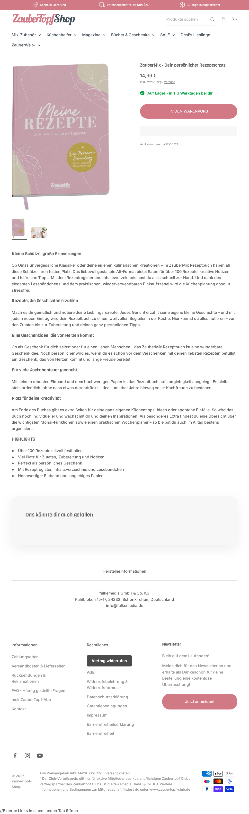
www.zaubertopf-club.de (169, 789)
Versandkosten (117, 773)
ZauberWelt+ (24, 44)
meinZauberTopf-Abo (31, 699)
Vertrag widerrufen (109, 660)
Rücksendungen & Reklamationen (28, 678)
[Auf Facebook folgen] (15, 755)
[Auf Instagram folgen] (27, 755)
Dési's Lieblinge (195, 34)
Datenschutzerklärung (107, 696)
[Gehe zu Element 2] (39, 233)
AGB (91, 672)
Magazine (91, 34)
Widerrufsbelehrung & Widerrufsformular (107, 684)
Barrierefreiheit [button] (100, 733)
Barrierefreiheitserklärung (110, 724)
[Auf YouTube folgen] (39, 755)
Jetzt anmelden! (199, 701)
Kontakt (19, 708)
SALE (165, 34)
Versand (169, 82)
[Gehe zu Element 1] (19, 229)
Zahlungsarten (25, 656)
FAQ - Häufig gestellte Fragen (38, 690)
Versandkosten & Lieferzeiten (39, 666)
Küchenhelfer (59, 34)
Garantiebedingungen (107, 705)
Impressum (97, 715)
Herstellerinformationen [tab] (124, 571)
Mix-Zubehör (24, 34)
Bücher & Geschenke (130, 34)
